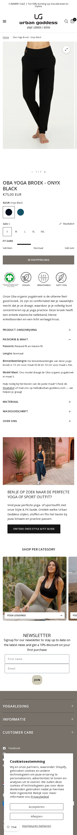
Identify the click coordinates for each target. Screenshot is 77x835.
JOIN (37, 680)
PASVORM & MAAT (15, 339)
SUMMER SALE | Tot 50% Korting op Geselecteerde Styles (38, 5)
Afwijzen (36, 816)
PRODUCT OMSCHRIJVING (20, 330)
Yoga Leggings (16, 615)
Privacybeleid (40, 796)
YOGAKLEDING (16, 706)
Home (6, 37)
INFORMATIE (14, 719)
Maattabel (8, 388)
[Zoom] (66, 49)
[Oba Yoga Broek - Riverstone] (21, 212)
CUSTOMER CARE (18, 732)
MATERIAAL (11, 401)
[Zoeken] (66, 21)
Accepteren (36, 807)
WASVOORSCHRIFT (15, 411)
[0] (71, 21)
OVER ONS (10, 421)
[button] (33, 528)
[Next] (45, 172)
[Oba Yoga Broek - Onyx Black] (9, 212)
